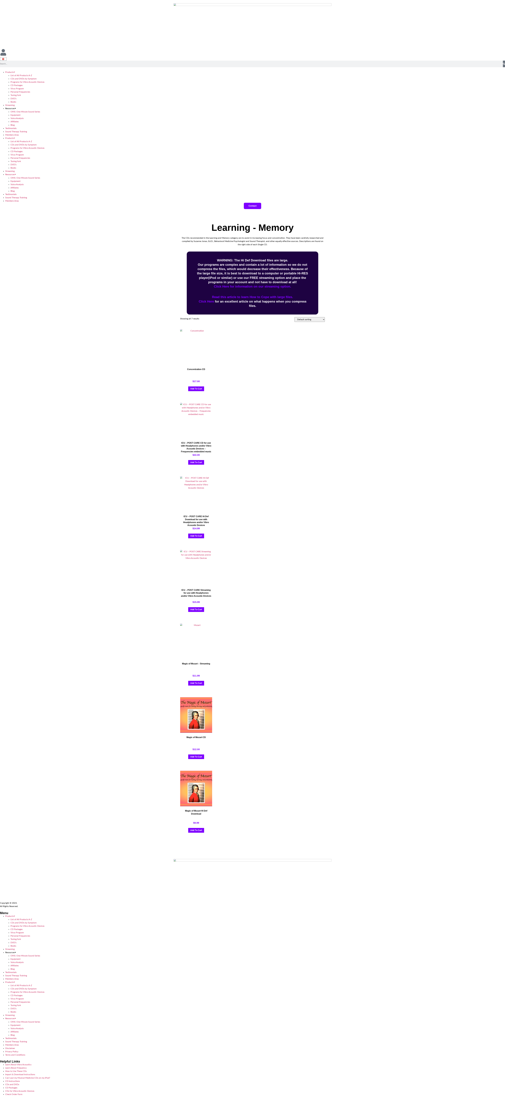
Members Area (12, 135)
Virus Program (17, 89)
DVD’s (13, 99)
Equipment (16, 115)
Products (9, 72)
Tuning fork (16, 95)
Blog (13, 125)
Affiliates (15, 122)
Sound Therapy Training (16, 132)
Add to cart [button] (196, 389)
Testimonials (11, 128)
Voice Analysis (17, 118)
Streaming (10, 105)
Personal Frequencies (20, 92)
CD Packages (17, 85)
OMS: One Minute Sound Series (25, 112)
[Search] (504, 64)
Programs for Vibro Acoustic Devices (27, 82)
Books (14, 102)
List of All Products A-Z (21, 75)
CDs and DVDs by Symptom (24, 79)
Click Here (206, 301)
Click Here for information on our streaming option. (252, 286)
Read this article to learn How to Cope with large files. (252, 297)
